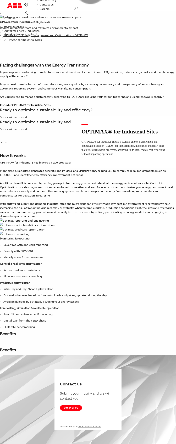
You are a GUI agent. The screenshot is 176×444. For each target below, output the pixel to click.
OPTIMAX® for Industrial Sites (22, 39)
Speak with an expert (13, 117)
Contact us (47, 4)
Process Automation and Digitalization (28, 22)
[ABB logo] (14, 5)
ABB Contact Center (89, 426)
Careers (45, 8)
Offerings (9, 17)
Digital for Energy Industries (21, 30)
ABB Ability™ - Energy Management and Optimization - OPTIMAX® (45, 35)
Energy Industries (14, 26)
